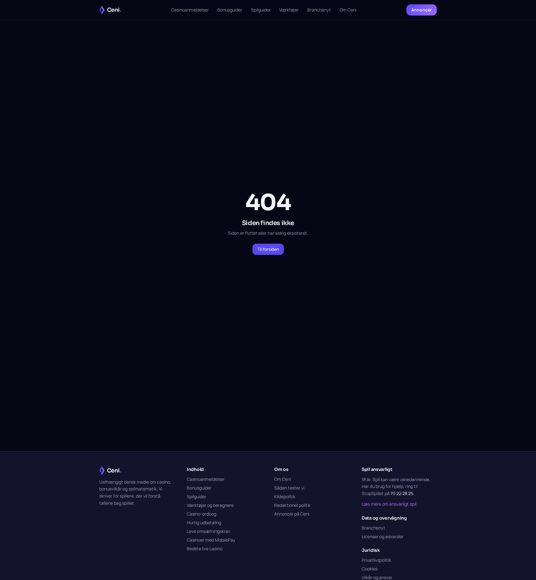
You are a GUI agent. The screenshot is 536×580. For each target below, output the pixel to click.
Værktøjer (289, 10)
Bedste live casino (204, 548)
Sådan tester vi (289, 488)
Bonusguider (229, 10)
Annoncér (421, 10)
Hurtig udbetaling (204, 522)
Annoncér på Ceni (291, 514)
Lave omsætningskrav (208, 531)
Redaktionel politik (292, 505)
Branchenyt (319, 10)
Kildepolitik (284, 496)
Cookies (369, 569)
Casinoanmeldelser (190, 10)
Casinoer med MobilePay (211, 540)
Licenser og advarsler (383, 536)
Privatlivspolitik (376, 560)
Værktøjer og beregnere (210, 505)
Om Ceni (348, 10)
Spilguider (260, 10)
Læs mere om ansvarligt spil (389, 504)
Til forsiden (268, 249)
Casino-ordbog (201, 514)
